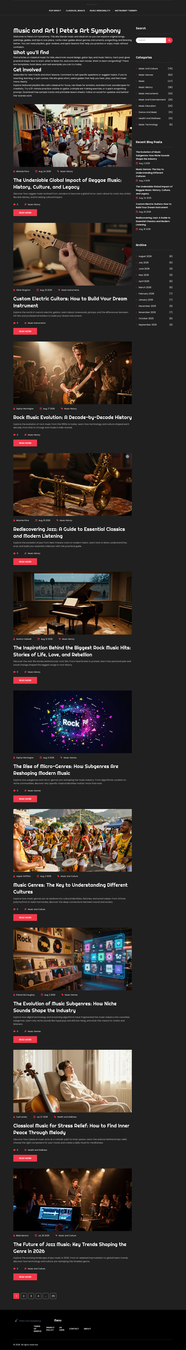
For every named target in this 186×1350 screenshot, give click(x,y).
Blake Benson (22, 1235)
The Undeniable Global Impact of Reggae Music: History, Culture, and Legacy (154, 190)
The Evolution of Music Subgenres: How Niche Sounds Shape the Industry (152, 155)
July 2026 (143, 262)
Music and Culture (69, 876)
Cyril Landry (21, 1117)
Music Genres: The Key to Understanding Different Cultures (150, 173)
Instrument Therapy (126, 10)
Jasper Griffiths (23, 876)
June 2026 (144, 268)
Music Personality (100, 10)
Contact (74, 1329)
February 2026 (146, 293)
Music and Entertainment (152, 99)
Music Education (147, 105)
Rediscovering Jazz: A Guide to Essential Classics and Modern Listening (153, 221)
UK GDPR (61, 1328)
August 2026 (145, 256)
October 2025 (146, 318)
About (87, 1329)
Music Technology (148, 124)
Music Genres (70, 757)
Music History (66, 171)
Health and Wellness (67, 1117)
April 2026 (143, 281)
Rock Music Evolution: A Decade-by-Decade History (72, 417)
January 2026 (145, 299)
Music (141, 81)
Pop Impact (55, 10)
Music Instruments (70, 290)
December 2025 (147, 306)
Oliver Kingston (23, 290)
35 (53, 1296)
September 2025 (147, 324)
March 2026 (144, 287)
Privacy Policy (50, 1328)
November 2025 (147, 312)
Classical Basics (75, 10)
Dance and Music (147, 112)
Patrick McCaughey (25, 994)
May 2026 (143, 275)
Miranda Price (22, 171)
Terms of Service (37, 1328)
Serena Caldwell (23, 639)
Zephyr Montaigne (24, 408)
